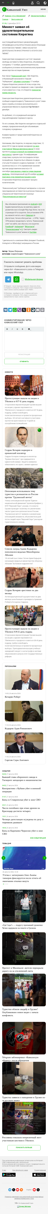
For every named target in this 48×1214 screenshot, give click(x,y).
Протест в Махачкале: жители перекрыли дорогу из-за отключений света (22, 969)
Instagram (19, 227)
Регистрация (24, 354)
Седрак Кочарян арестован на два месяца (21, 592)
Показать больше (24, 1147)
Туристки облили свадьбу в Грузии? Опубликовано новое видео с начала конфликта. (20, 1012)
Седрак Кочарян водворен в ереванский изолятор (18, 451)
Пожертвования (40, 1170)
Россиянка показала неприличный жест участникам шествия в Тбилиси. (21, 1139)
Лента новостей (17, 19)
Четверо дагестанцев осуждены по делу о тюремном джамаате (22, 821)
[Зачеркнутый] (22, 329)
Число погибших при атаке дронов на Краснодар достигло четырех (21, 809)
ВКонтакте (29, 227)
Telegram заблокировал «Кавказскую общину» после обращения (20, 1059)
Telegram (29, 215)
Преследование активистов (14, 197)
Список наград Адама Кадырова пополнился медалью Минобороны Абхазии (22, 551)
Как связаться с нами (20, 1170)
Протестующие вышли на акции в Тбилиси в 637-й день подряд (22, 400)
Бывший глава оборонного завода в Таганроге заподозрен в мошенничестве (22, 778)
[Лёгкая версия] (13, 3)
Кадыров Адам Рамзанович (18, 728)
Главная (5, 19)
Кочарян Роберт (12, 696)
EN (8, 2)
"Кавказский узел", (19, 76)
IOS (40, 204)
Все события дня (38, 838)
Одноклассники (12, 229)
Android (34, 204)
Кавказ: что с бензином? (15, 16)
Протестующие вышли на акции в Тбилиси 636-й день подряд (22, 630)
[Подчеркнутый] (17, 329)
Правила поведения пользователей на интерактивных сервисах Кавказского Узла (24, 1197)
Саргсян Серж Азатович (17, 759)
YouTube (32, 232)
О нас (4, 1170)
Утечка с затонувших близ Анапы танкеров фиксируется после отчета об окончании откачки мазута (22, 878)
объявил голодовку (22, 81)
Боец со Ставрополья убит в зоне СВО (21, 799)
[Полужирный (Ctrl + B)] (7, 329)
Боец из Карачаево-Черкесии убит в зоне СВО (22, 832)
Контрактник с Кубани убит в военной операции (21, 790)
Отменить (24, 361)
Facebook (9, 227)
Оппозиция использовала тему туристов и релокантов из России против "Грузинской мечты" (21, 494)
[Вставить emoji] (28, 329)
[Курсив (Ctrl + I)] (12, 329)
